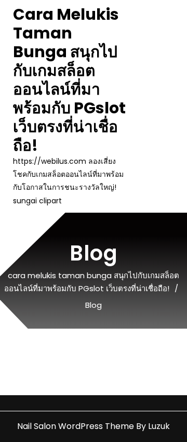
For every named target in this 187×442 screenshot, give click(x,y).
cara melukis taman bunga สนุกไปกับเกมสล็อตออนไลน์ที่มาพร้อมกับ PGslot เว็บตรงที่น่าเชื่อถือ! (69, 80)
